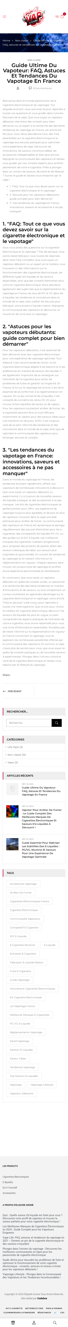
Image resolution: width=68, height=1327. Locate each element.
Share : (7, 675)
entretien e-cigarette (23, 953)
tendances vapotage (22, 1067)
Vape (11, 762)
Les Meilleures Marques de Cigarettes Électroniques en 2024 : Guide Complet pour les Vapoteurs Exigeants (33, 1229)
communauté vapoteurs (25, 918)
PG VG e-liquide (20, 1023)
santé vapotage (19, 1041)
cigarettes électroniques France (29, 901)
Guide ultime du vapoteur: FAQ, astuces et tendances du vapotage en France (41, 791)
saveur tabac (18, 1058)
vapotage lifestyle (42, 1084)
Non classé (21, 40)
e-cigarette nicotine (22, 945)
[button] (62, 16)
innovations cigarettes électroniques (32, 988)
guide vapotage (19, 979)
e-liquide (49, 945)
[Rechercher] (57, 723)
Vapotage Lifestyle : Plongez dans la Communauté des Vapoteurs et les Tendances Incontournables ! (32, 1276)
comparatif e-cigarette (24, 927)
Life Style (13, 747)
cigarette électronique (24, 910)
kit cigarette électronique (26, 997)
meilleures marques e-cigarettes (29, 1014)
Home (6, 40)
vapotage (16, 1084)
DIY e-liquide (18, 936)
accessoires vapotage (23, 883)
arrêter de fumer (21, 892)
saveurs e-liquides (21, 1049)
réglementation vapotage (26, 1032)
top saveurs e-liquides (24, 1076)
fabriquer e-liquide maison (26, 962)
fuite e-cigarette (20, 971)
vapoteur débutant (21, 1093)
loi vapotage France (22, 1006)
